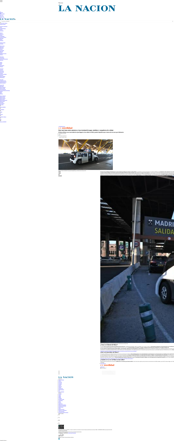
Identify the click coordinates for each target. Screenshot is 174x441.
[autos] (65, 128)
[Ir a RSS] (59, 423)
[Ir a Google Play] (61, 426)
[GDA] (61, 436)
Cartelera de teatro (3, 81)
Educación (2, 48)
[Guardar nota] (59, 172)
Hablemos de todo (3, 53)
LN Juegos (1, 68)
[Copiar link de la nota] (59, 174)
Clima (1, 27)
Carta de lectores (3, 89)
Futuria (1, 32)
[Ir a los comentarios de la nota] (60, 172)
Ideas (1, 92)
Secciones (2, 13)
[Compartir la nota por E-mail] (61, 176)
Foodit (2, 15)
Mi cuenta (2, 17)
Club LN (2, 16)
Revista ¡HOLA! (2, 97)
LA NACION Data (3, 28)
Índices (1, 39)
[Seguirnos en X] (59, 417)
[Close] (59, 371)
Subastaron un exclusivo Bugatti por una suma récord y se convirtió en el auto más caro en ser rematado (118, 351)
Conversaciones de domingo (5, 90)
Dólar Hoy (1, 34)
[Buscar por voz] (173, 21)
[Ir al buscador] (59, 4)
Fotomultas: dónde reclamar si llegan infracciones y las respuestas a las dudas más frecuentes (116, 358)
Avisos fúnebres (2, 87)
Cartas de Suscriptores (4, 59)
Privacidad (74, 432)
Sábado (1, 91)
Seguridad (2, 47)
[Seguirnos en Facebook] (59, 414)
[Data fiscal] (59, 439)
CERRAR (1, 0)
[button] (87, 70)
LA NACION (60, 126)
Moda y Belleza (2, 76)
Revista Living (2, 99)
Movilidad (1, 38)
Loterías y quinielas (3, 74)
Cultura (1, 49)
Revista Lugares (2, 98)
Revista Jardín (2, 101)
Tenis (1, 64)
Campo (1, 35)
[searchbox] (86, 21)
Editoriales (2, 56)
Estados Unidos (2, 42)
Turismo (1, 69)
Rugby (1, 63)
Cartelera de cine (3, 80)
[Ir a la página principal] (87, 11)
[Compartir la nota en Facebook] (59, 176)
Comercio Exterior (3, 37)
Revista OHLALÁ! (3, 95)
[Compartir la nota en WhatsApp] (60, 173)
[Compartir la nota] (59, 173)
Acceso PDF (2, 85)
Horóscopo (2, 72)
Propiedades (2, 36)
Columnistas (2, 57)
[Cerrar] (15, 19)
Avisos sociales (2, 88)
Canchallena (2, 65)
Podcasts (1, 75)
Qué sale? (1, 79)
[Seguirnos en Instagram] (59, 420)
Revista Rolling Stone (3, 100)
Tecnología (2, 70)
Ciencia (1, 52)
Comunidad (2, 50)
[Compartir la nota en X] (60, 176)
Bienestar (1, 51)
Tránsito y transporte (3, 26)
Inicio (2, 12)
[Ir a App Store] (61, 428)
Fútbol (1, 62)
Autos (64, 126)
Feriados (1, 73)
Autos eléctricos (103, 363)
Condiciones (70, 432)
